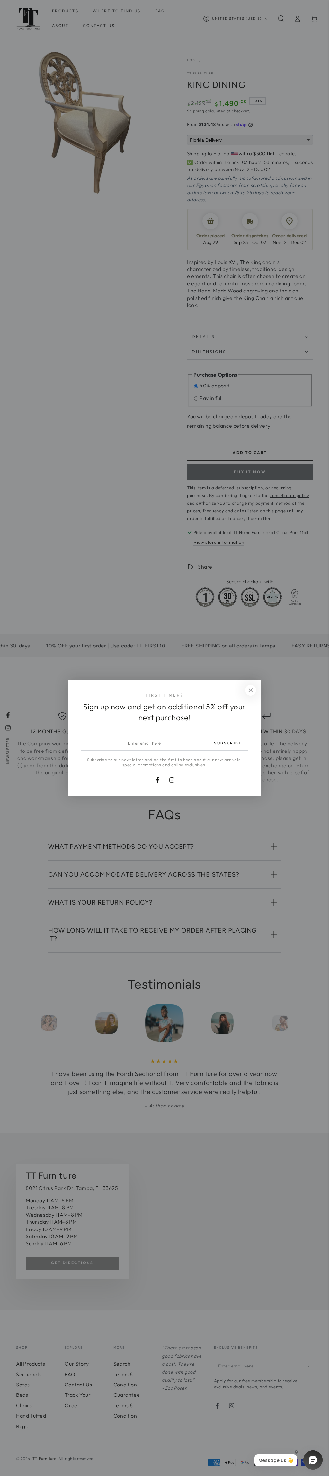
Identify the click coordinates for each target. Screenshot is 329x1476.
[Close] (251, 690)
